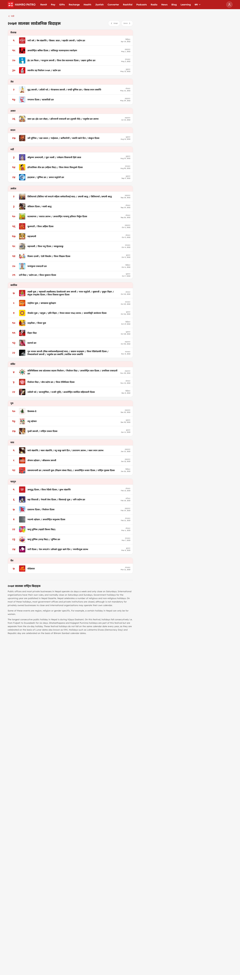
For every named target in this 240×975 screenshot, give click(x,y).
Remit (43, 4)
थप (196, 4)
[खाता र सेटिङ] (229, 5)
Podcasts (141, 4)
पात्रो (12, 16)
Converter (113, 4)
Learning (186, 4)
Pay (53, 4)
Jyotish (99, 4)
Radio (154, 4)
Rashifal (127, 4)
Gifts (62, 4)
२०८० (125, 23)
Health (87, 4)
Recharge (74, 4)
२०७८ (115, 23)
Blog (174, 4)
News (164, 4)
